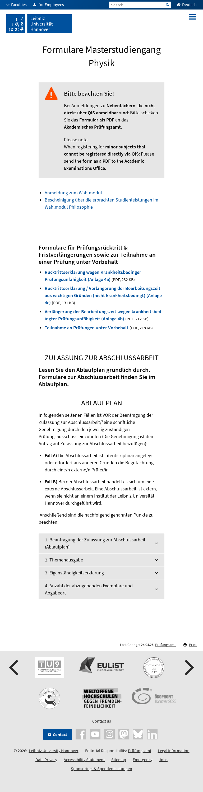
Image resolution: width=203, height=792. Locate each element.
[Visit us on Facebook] (80, 733)
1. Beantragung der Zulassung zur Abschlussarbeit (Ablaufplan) (95, 543)
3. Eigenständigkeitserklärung (74, 573)
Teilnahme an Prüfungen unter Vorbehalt (87, 328)
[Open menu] (192, 23)
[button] (14, 668)
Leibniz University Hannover (54, 750)
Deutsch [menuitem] (189, 4)
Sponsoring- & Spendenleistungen (101, 768)
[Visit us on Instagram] (109, 733)
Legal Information (174, 750)
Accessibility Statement (84, 759)
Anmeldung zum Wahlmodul (73, 193)
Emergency (142, 759)
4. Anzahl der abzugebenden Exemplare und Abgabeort (89, 589)
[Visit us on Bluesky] (138, 733)
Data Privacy (46, 759)
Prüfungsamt (165, 644)
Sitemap (118, 759)
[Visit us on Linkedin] (152, 733)
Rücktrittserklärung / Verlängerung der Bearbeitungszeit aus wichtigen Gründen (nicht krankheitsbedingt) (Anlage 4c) (103, 295)
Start (167, 5)
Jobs (163, 759)
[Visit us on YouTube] (95, 733)
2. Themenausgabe (64, 560)
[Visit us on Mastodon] (123, 733)
